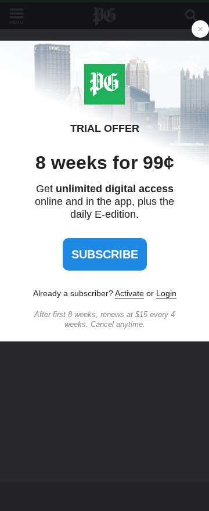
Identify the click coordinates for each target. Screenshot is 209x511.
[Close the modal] (200, 29)
